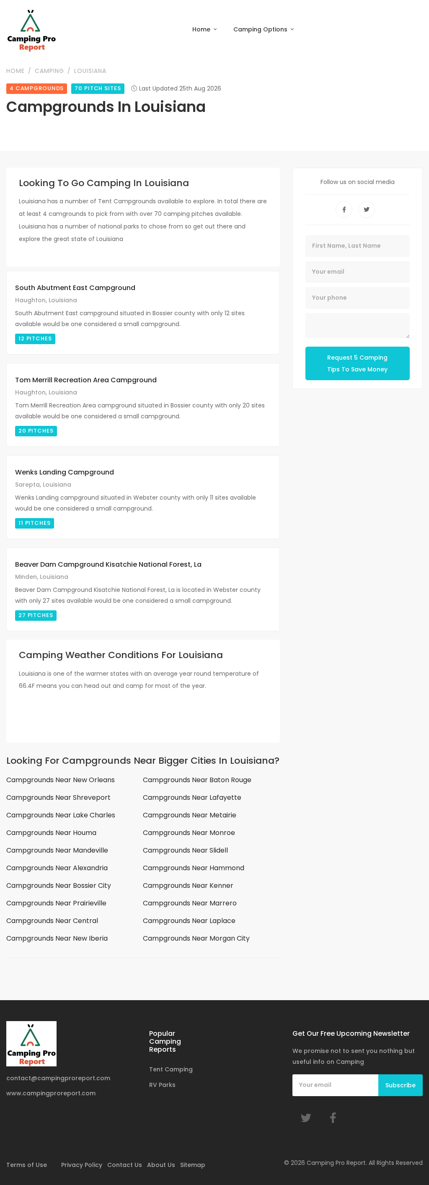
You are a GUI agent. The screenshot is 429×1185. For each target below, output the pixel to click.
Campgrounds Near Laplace (189, 921)
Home (202, 29)
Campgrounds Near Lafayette (192, 797)
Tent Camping (171, 1069)
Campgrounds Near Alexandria (57, 868)
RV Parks (162, 1085)
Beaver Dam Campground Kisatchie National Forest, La (108, 564)
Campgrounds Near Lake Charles (60, 815)
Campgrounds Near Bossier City (58, 885)
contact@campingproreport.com (58, 1078)
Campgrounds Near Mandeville (57, 850)
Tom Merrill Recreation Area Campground (86, 380)
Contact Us (124, 1165)
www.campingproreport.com (51, 1093)
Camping (49, 71)
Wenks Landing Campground (64, 472)
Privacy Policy (81, 1165)
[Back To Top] (405, 1161)
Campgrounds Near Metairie (189, 815)
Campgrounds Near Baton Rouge (197, 780)
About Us (161, 1165)
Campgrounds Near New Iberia (57, 938)
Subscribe (400, 1085)
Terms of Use (26, 1165)
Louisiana (90, 71)
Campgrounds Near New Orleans (60, 780)
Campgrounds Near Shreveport (58, 797)
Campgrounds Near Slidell (185, 850)
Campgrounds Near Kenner (188, 885)
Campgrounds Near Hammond (193, 868)
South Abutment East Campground (75, 288)
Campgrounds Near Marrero (190, 903)
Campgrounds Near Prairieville (56, 903)
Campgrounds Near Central (52, 921)
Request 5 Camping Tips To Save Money (357, 363)
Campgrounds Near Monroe (189, 833)
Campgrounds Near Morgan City (196, 938)
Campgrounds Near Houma (51, 833)
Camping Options (261, 29)
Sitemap (192, 1165)
